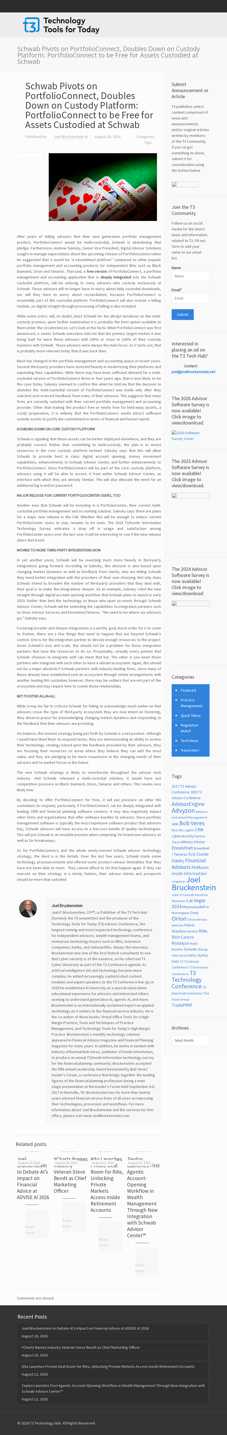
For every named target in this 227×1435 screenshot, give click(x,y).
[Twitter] (199, 6)
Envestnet (182, 848)
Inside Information (189, 873)
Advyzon (183, 810)
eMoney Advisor (193, 842)
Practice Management (191, 702)
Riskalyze (180, 943)
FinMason (200, 867)
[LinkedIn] (207, 6)
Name (176, 267)
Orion (179, 918)
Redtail (193, 931)
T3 (181, 961)
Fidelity (178, 860)
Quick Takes (191, 715)
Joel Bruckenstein (69, 136)
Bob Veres (192, 823)
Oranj (194, 912)
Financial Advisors (189, 863)
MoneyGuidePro (195, 906)
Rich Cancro (183, 937)
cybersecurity (183, 836)
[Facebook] (192, 6)
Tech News (189, 740)
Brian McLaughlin (183, 830)
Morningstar (180, 913)
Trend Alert (190, 750)
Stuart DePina (188, 955)
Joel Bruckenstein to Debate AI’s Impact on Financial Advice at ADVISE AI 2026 (33, 1178)
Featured (188, 690)
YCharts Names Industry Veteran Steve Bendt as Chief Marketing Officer (70, 1175)
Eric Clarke (199, 854)
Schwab (190, 949)
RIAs (203, 931)
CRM (199, 829)
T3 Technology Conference (187, 979)
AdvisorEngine (188, 803)
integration (178, 881)
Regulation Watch (189, 728)
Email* (177, 289)
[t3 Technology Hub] (61, 24)
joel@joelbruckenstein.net (193, 371)
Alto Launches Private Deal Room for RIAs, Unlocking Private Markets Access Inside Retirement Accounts (108, 1366)
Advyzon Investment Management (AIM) (190, 817)
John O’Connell (183, 895)
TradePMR (182, 1005)
